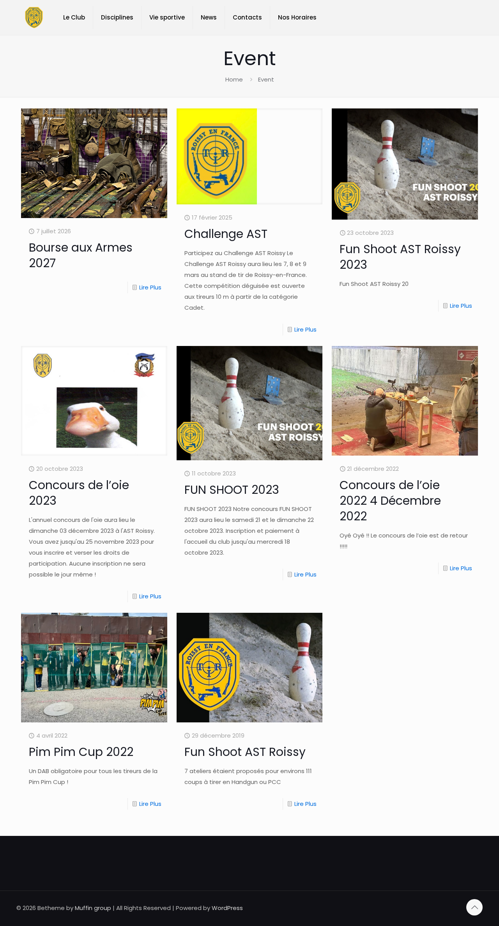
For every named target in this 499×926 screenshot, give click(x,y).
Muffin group (93, 908)
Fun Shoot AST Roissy (245, 751)
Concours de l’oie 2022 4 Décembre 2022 (390, 501)
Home (234, 79)
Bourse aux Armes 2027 (81, 255)
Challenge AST (225, 233)
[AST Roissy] (34, 17)
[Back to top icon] (474, 907)
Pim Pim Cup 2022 (81, 751)
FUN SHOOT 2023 (231, 489)
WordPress (227, 908)
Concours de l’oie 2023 (79, 493)
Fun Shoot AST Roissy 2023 (400, 257)
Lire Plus (150, 287)
